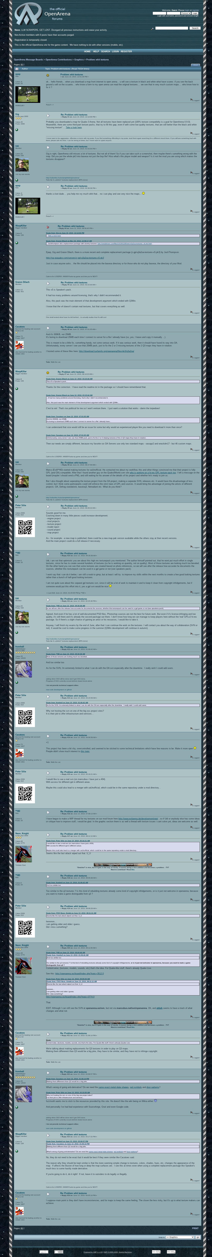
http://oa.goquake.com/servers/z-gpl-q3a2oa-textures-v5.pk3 (75, 258)
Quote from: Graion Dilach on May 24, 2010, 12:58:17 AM (69, 241)
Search (105, 51)
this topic (85, 751)
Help (96, 51)
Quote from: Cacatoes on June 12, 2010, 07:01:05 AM (67, 416)
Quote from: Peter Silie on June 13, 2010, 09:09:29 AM (68, 979)
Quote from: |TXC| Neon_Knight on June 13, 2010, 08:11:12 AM (71, 913)
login (187, 10)
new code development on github (59, 690)
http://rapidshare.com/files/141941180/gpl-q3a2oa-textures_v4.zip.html (125, 243)
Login (115, 51)
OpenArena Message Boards (28, 59)
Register (126, 51)
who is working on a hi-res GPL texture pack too (153, 472)
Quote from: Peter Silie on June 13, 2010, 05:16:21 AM (68, 841)
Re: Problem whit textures (74, 114)
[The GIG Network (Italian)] (16, 130)
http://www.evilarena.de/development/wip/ (138, 818)
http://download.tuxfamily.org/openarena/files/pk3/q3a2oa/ (106, 351)
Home (87, 51)
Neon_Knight (22, 833)
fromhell (19, 646)
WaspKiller (20, 225)
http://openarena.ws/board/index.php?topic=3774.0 (70, 997)
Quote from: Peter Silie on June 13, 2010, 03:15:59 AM (68, 1092)
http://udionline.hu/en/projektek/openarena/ (62, 178)
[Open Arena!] (16, 683)
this (133, 870)
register (195, 10)
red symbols (136, 1087)
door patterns (153, 1087)
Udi (17, 146)
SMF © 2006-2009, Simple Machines (118, 1252)
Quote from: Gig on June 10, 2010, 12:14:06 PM (65, 233)
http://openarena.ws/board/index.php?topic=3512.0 (79, 973)
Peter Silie (20, 505)
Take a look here (74, 127)
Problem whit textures (97, 59)
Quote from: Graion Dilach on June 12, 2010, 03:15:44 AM (69, 379)
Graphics (79, 59)
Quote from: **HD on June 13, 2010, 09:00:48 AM (65, 952)
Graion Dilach (22, 282)
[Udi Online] (16, 181)
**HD (17, 553)
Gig (17, 114)
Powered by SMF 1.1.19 (93, 1252)
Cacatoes (20, 326)
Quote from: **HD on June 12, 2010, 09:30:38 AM (65, 606)
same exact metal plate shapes (114, 1087)
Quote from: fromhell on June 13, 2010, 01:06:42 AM (67, 702)
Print (195, 65)
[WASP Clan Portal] (16, 243)
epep (17, 74)
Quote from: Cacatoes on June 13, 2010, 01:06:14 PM (67, 1079)
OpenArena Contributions (59, 59)
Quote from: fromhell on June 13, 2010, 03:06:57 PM (67, 1141)
